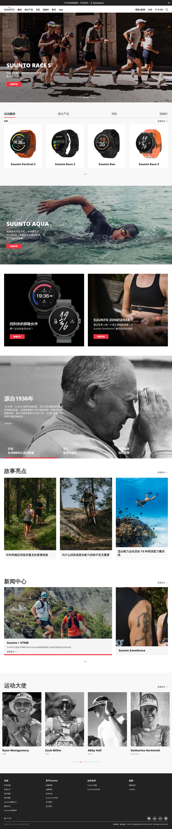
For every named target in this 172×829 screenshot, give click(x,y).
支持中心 (7, 789)
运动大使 (49, 793)
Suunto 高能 (92, 785)
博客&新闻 (140, 9)
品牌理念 (49, 789)
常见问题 (7, 785)
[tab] (85, 174)
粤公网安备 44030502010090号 (142, 824)
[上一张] (4, 728)
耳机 (38, 9)
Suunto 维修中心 (10, 802)
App (61, 9)
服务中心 (7, 806)
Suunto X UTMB (52, 798)
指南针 (46, 9)
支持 (150, 9)
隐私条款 (132, 785)
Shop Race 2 (98, 3)
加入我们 (49, 806)
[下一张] (167, 728)
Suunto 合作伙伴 (93, 789)
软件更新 (7, 798)
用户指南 (7, 793)
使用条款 (116, 824)
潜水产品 (29, 9)
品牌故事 (49, 785)
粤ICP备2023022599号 (160, 824)
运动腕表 (9, 114)
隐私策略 (122, 824)
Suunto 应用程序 (10, 810)
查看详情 (14, 84)
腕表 (20, 9)
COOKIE (128, 824)
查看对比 (17, 336)
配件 (54, 9)
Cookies (132, 789)
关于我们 (49, 802)
